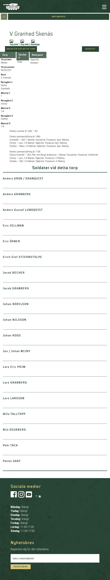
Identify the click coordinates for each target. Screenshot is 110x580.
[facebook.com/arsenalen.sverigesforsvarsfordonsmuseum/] (14, 496)
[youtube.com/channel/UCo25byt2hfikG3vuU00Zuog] (29, 496)
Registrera (21, 567)
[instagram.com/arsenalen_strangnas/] (21, 496)
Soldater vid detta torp (21, 49)
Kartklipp (35, 44)
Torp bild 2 (25, 44)
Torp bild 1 (15, 44)
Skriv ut (90, 49)
